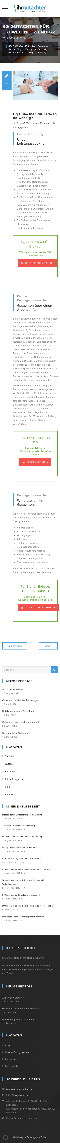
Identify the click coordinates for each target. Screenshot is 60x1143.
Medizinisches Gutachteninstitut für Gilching (22, 814)
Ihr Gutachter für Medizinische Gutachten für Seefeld (26, 869)
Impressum (11, 1059)
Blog (7, 786)
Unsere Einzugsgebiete (17, 1052)
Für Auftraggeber (14, 779)
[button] (5, 1137)
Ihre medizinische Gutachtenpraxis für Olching (23, 916)
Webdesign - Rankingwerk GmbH (30, 1137)
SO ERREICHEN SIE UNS (39, 263)
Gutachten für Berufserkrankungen (20, 700)
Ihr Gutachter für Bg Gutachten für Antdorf (21, 894)
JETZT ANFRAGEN (37, 462)
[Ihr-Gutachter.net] (30, 8)
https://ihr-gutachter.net (18, 1095)
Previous (15, 646)
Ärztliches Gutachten (13, 689)
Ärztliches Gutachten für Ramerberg (18, 825)
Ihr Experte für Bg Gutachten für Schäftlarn (21, 858)
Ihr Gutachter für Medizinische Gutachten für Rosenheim (27, 905)
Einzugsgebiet (20, 127)
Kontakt (9, 794)
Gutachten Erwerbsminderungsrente (21, 722)
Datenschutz (11, 1066)
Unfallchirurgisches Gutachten (18, 711)
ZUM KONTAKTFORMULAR (40, 607)
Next (47, 646)
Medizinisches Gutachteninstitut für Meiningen (23, 836)
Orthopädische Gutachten (15, 732)
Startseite (43, 46)
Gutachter (10, 763)
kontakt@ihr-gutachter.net (19, 1089)
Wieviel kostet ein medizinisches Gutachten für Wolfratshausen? (23, 882)
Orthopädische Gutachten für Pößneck (19, 847)
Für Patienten (12, 771)
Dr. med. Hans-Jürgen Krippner (32, 123)
